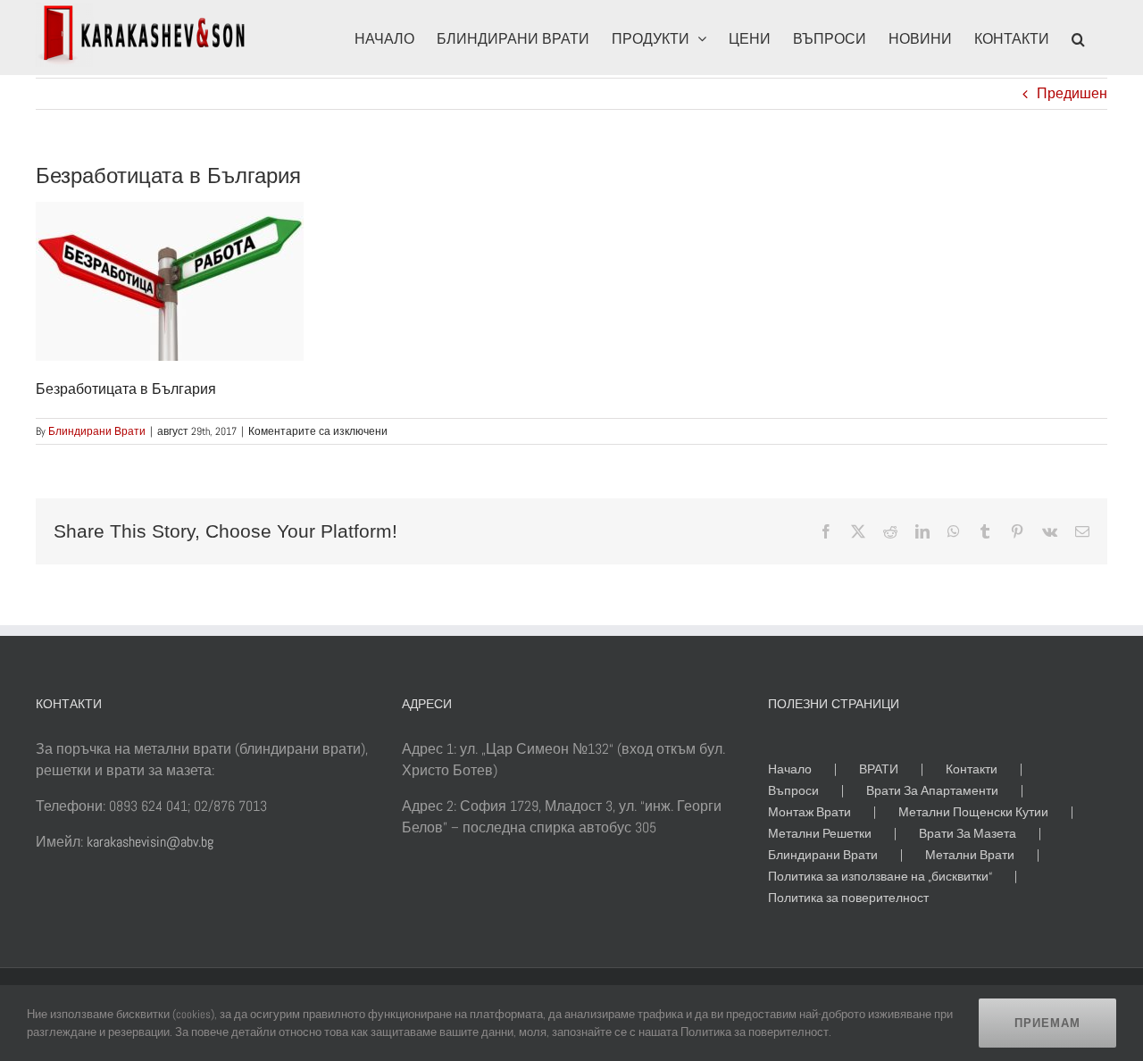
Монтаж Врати (809, 812)
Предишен (1072, 93)
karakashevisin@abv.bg (150, 841)
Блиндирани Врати (97, 431)
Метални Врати (969, 855)
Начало (790, 769)
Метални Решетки (820, 833)
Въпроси (793, 790)
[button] (1078, 37)
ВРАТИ (878, 769)
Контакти (971, 769)
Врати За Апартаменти (932, 790)
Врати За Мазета (967, 833)
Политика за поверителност (848, 898)
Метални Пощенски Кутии (973, 812)
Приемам (1047, 1023)
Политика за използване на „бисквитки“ (880, 876)
